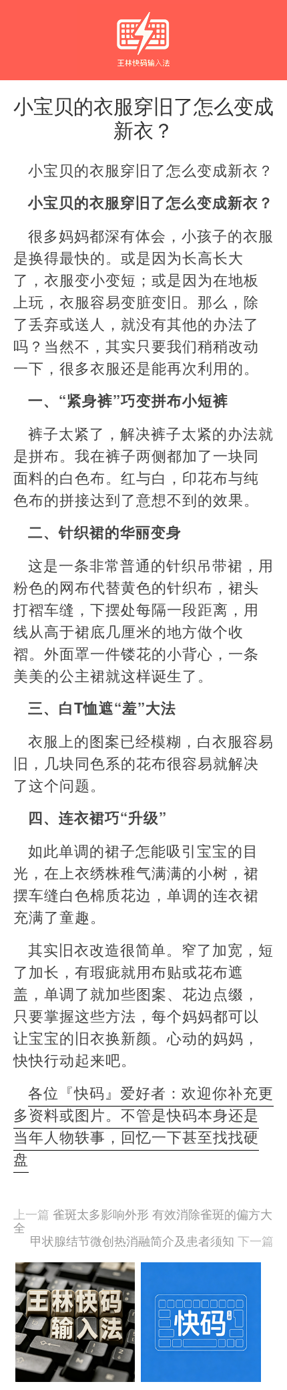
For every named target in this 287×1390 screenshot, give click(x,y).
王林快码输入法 (143, 27)
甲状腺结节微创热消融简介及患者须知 (132, 1240)
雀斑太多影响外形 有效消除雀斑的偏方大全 (142, 1220)
